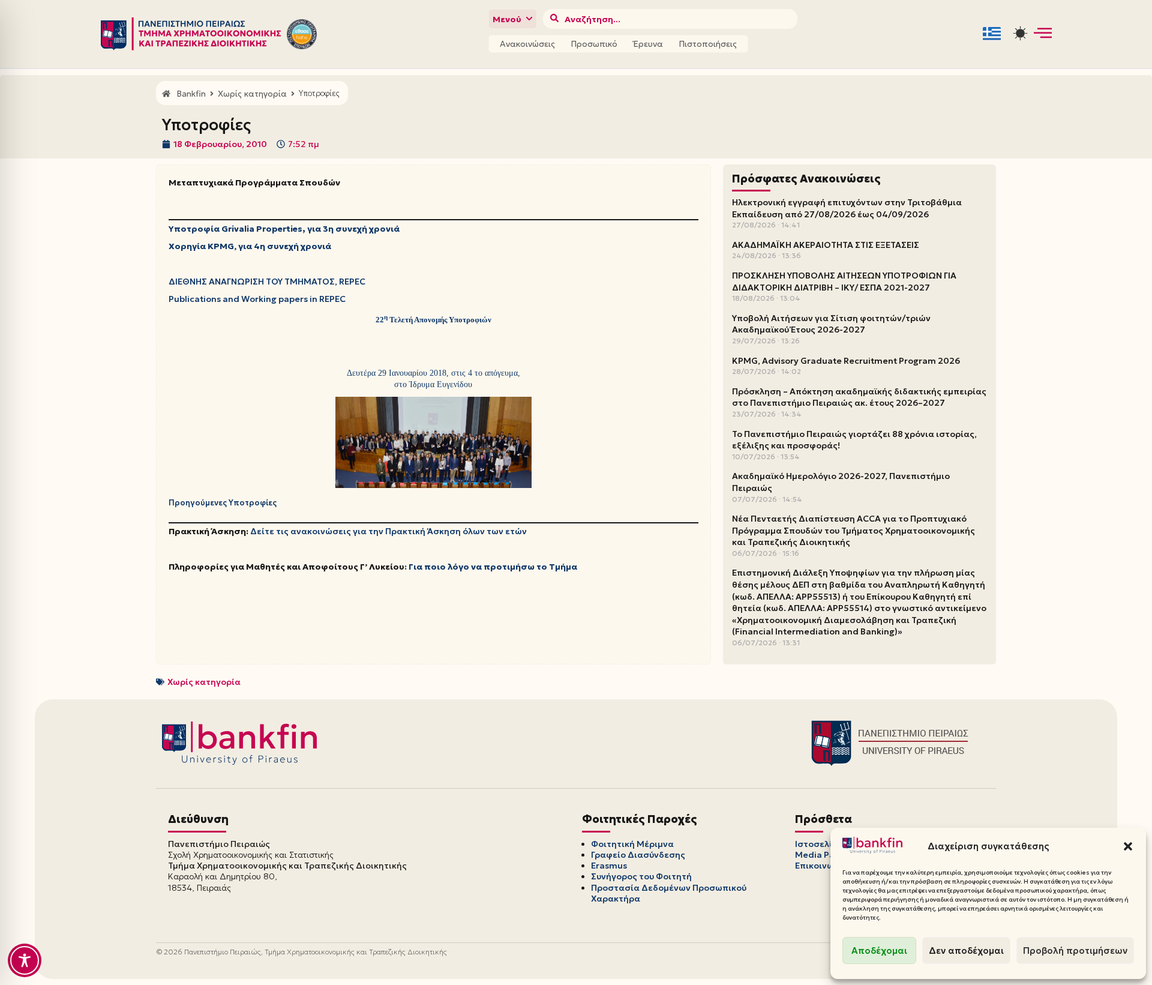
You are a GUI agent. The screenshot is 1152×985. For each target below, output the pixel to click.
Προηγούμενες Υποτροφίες (223, 503)
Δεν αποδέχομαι (966, 950)
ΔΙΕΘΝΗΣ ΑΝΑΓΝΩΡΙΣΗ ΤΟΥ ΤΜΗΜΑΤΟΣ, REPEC (267, 281)
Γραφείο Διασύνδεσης (638, 854)
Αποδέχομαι (879, 950)
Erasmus (609, 865)
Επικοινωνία (821, 865)
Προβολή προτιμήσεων (1075, 950)
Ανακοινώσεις (527, 43)
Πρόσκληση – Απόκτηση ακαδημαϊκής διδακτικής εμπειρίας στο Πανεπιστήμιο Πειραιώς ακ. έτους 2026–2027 (859, 397)
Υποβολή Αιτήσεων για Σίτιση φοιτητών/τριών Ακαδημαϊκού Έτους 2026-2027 (831, 324)
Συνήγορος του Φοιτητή (641, 876)
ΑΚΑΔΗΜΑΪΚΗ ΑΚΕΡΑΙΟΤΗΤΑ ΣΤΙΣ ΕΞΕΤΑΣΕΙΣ (825, 244)
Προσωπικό (594, 43)
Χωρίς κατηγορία (204, 681)
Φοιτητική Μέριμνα (632, 844)
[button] (1128, 846)
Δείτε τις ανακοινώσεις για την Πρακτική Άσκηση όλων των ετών (388, 531)
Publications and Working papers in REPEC (257, 299)
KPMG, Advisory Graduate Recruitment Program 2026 (846, 360)
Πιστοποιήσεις (708, 43)
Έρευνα (648, 43)
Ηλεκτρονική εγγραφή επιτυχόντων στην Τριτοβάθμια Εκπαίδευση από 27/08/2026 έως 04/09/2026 (847, 208)
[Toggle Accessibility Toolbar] (24, 960)
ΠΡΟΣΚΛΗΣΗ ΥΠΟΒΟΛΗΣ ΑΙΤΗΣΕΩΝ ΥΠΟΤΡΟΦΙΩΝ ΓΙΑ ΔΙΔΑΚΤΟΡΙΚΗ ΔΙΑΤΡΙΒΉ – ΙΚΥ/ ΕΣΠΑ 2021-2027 (844, 281)
